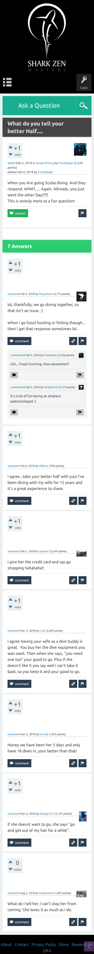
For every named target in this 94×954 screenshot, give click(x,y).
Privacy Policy (44, 944)
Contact (22, 944)
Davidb (43, 734)
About (6, 944)
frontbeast (65, 163)
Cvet (42, 630)
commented (17, 355)
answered (14, 293)
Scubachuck (46, 893)
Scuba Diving (45, 163)
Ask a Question (39, 105)
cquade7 (44, 551)
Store (64, 944)
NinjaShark (45, 293)
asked (11, 163)
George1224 (46, 813)
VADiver (44, 465)
